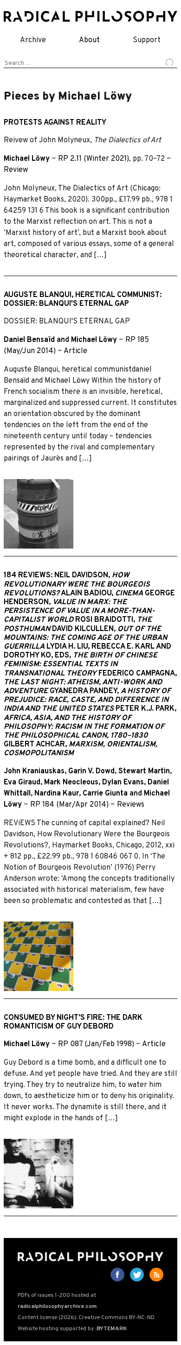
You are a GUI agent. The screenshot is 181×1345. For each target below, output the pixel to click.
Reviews (130, 804)
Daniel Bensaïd (29, 340)
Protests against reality (55, 122)
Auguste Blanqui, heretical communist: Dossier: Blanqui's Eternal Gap (83, 299)
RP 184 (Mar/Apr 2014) (69, 804)
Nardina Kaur (56, 793)
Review (16, 170)
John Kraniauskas (34, 771)
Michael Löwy (27, 159)
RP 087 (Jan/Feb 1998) (96, 1044)
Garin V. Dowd (91, 771)
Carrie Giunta (105, 793)
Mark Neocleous (71, 782)
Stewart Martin (144, 771)
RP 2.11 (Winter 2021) (93, 159)
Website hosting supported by (72, 1328)
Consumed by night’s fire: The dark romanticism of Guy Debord (73, 1022)
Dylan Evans (123, 782)
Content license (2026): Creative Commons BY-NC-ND (86, 1317)
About (89, 40)
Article (75, 351)
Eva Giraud (22, 782)
